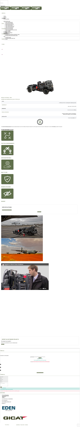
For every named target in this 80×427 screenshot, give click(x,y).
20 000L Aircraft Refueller (9, 23)
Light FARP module (8, 37)
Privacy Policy (22, 424)
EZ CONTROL (6, 32)
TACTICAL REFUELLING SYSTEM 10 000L (11, 35)
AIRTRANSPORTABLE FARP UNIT (10, 38)
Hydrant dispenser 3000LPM (9, 24)
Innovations (4, 28)
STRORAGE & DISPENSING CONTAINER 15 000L (12, 34)
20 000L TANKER (7, 31)
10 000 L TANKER (7, 30)
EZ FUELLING (6, 33)
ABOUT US (3, 13)
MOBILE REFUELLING (7, 21)
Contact (3, 44)
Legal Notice (18, 424)
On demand (3, 33)
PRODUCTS (4, 18)
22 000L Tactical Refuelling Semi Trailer (11, 29)
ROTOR (6, 39)
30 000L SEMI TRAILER (8, 32)
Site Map (26, 424)
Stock (3, 23)
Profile (5, 16)
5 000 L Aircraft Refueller (9, 22)
